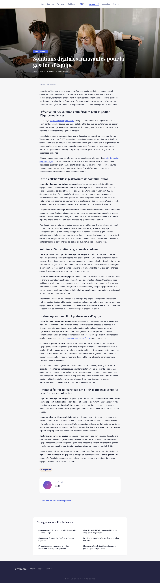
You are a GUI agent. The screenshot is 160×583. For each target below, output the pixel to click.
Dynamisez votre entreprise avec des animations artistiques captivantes (53, 547)
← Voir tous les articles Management (55, 501)
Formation (61, 4)
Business (50, 4)
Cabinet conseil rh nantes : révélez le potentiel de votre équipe (57, 531)
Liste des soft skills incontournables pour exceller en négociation (100, 531)
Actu (42, 4)
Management (94, 4)
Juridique (71, 4)
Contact (49, 569)
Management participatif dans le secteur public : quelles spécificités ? (99, 547)
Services (116, 4)
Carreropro (20, 568)
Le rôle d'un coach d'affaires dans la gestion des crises (101, 539)
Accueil (42, 84)
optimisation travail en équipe (78, 338)
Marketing (106, 4)
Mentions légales (36, 569)
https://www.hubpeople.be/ (62, 120)
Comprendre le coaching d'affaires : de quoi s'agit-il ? (56, 539)
